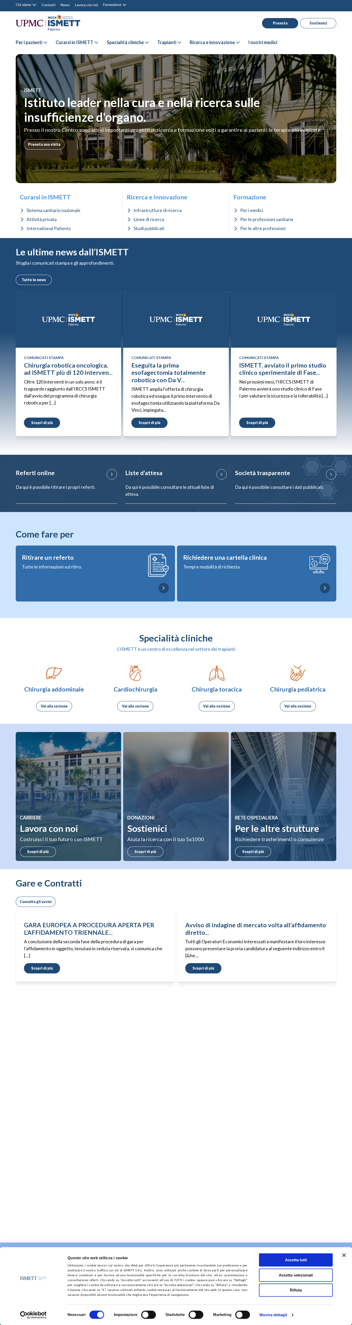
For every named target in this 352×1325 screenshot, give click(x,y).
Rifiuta (296, 1290)
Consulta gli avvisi (36, 901)
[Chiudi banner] (344, 1255)
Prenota (280, 23)
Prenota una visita (44, 144)
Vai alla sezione (54, 706)
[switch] (148, 1315)
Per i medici (251, 210)
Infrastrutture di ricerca (157, 210)
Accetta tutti (296, 1260)
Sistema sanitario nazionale (53, 210)
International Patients (49, 228)
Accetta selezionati (296, 1275)
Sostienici (318, 23)
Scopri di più (38, 851)
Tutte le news (34, 280)
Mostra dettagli (273, 1315)
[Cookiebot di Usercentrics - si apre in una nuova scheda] (33, 1315)
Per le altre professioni (263, 228)
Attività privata (42, 219)
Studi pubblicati (148, 228)
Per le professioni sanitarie (267, 219)
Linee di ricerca (148, 219)
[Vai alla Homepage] (48, 23)
